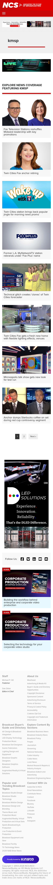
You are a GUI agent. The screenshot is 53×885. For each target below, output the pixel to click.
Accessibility (32, 710)
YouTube (30, 807)
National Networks (35, 752)
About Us (32, 676)
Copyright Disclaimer (35, 693)
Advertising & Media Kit (36, 683)
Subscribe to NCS (34, 786)
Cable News (32, 758)
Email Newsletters (34, 790)
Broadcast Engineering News (39, 778)
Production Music (9, 741)
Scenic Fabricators (9, 748)
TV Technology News (10, 847)
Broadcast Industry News (37, 735)
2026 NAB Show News (11, 850)
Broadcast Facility (9, 844)
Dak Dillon (6, 688)
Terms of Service (34, 703)
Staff (5, 676)
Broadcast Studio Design (12, 792)
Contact (30, 797)
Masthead (31, 680)
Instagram (31, 820)
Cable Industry (33, 755)
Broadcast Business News (37, 731)
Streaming (31, 748)
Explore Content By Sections (38, 726)
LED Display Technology (12, 737)
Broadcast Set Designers (12, 744)
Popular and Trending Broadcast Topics (13, 785)
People (30, 741)
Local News (32, 762)
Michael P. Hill (8, 680)
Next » (33, 436)
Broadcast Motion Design (12, 802)
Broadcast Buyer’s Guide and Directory (14, 726)
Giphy (29, 817)
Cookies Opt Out (34, 713)
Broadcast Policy (34, 738)
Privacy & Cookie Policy (36, 706)
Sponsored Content (35, 696)
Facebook (31, 800)
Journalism (31, 745)
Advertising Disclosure (36, 700)
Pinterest (31, 814)
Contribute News (34, 793)
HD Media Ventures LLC (32, 868)
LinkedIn (30, 810)
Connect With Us (37, 782)
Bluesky (30, 803)
